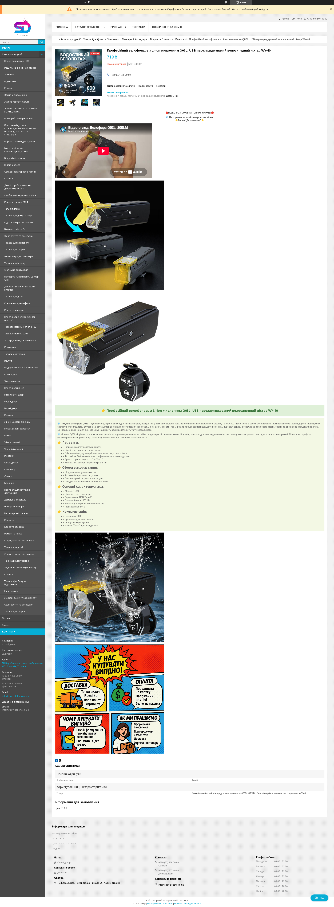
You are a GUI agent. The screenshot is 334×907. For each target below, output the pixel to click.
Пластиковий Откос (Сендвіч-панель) (20, 318)
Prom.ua (184, 900)
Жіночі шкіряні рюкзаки (17, 421)
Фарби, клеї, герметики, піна (20, 195)
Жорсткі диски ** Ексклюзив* (20, 597)
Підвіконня (10, 81)
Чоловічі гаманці (13, 449)
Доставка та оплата (64, 843)
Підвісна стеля (12, 164)
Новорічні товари (14, 506)
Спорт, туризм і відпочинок (19, 540)
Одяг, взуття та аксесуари (18, 235)
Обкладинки (11, 462)
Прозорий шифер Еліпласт (18, 118)
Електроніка (11, 591)
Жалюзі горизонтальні (16, 101)
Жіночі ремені (12, 442)
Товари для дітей (13, 296)
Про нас (6, 618)
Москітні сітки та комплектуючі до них (16, 150)
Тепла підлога (12, 208)
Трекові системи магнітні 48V (20, 326)
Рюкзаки (9, 455)
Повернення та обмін (167, 27)
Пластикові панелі (14, 387)
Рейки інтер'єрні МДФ (16, 202)
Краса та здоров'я (14, 310)
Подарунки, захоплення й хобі (21, 367)
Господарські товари (16, 513)
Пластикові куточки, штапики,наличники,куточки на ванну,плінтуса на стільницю (20, 130)
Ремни (7, 435)
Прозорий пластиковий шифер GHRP (21, 278)
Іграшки (8, 178)
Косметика (10, 347)
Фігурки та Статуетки (161, 39)
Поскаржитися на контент (160, 903)
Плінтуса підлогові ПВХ (16, 60)
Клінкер (8, 415)
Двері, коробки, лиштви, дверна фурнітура (17, 187)
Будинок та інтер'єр (15, 229)
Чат (322, 898)
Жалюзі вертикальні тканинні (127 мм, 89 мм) (20, 110)
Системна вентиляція (16, 269)
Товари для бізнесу (15, 263)
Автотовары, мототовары (18, 256)
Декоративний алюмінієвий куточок (19, 288)
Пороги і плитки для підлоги (19, 141)
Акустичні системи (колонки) (20, 567)
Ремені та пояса (13, 533)
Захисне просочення (15, 94)
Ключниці (9, 469)
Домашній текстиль (15, 499)
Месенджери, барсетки (17, 428)
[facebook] (56, 761)
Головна (62, 27)
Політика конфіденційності (187, 903)
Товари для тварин (15, 249)
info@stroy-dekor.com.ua (15, 696)
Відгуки (6, 625)
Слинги (8, 476)
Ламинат (9, 74)
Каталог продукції (12, 54)
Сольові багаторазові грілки (20, 171)
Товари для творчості (16, 611)
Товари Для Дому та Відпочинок (15, 583)
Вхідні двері (10, 401)
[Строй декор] (23, 25)
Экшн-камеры (12, 381)
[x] (60, 761)
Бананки (9, 482)
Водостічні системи (15, 158)
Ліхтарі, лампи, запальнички (20, 340)
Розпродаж (10, 374)
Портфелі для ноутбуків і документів (17, 491)
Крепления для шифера (17, 303)
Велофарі (180, 39)
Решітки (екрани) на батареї (20, 67)
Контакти (138, 27)
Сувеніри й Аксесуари (134, 39)
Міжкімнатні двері (14, 394)
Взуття (8, 360)
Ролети (8, 88)
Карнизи (9, 520)
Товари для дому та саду (18, 215)
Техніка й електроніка (16, 560)
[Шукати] (41, 42)
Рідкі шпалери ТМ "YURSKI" (19, 222)
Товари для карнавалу (16, 242)
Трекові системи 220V (16, 333)
